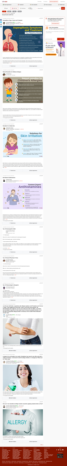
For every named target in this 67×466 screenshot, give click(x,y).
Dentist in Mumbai (15, 449)
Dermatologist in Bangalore (38, 455)
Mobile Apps (46, 452)
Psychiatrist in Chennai (26, 453)
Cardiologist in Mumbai (16, 451)
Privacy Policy (46, 456)
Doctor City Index (8, 461)
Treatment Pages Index (34, 462)
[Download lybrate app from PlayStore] (60, 455)
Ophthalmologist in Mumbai (17, 457)
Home (3, 13)
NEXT (41, 444)
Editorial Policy (46, 457)
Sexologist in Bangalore (37, 459)
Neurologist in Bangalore (37, 456)
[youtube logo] (62, 450)
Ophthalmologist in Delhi (5, 457)
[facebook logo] (56, 450)
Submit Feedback (13, 350)
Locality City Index (14, 461)
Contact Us (45, 450)
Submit (61, 39)
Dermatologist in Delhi (5, 454)
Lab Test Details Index (27, 462)
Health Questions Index (41, 461)
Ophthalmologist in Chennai (27, 457)
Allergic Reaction (7, 13)
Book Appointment (33, 66)
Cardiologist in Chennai (26, 451)
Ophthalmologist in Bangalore (38, 458)
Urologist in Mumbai (16, 456)
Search (63, 8)
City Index (3, 461)
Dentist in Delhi (4, 449)
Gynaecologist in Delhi (5, 452)
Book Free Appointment (54, 1)
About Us (45, 449)
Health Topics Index (5, 462)
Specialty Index (19, 461)
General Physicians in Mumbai (17, 450)
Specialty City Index (25, 461)
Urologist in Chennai (26, 456)
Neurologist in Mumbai (16, 455)
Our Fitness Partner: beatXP (48, 455)
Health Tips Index (35, 461)
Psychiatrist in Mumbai (16, 453)
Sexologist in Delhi (5, 458)
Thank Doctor (13, 66)
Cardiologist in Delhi (5, 451)
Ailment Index (16, 462)
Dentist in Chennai (25, 449)
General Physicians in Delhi (6, 450)
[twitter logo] (58, 450)
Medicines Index (11, 462)
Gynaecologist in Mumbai (16, 452)
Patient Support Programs (43, 462)
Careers (45, 451)
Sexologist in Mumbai (16, 458)
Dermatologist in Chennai (27, 454)
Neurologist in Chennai (26, 455)
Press (45, 458)
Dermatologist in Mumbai (16, 454)
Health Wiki (30, 461)
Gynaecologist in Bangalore (38, 453)
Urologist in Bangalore (37, 457)
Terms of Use (46, 453)
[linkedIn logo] (60, 450)
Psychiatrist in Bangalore (37, 454)
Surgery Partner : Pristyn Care (48, 454)
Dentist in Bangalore (37, 449)
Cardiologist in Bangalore (37, 452)
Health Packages (21, 462)
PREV (4, 444)
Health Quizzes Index (49, 461)
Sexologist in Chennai (26, 458)
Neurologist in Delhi (5, 455)
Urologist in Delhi (4, 456)
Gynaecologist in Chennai (27, 452)
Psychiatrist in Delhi (5, 453)
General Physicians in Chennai (27, 450)
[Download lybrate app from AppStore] (60, 457)
